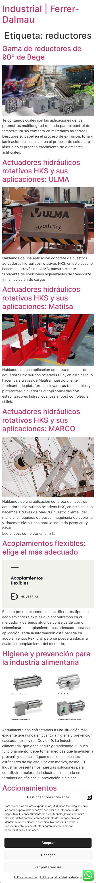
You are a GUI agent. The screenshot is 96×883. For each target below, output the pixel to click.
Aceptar (48, 843)
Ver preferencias (48, 867)
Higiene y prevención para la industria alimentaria (46, 658)
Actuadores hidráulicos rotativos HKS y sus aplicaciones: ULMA (41, 171)
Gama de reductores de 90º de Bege (41, 52)
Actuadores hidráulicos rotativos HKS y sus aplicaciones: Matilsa (41, 298)
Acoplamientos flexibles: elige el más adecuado (44, 547)
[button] (89, 797)
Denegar (48, 855)
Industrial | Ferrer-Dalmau (40, 14)
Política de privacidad (53, 877)
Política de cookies (26, 877)
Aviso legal (75, 877)
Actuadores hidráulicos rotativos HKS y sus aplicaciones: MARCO (41, 420)
